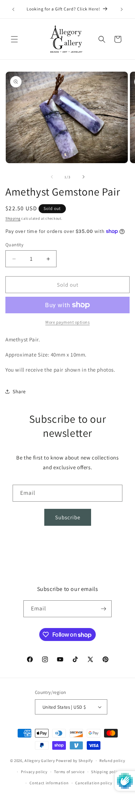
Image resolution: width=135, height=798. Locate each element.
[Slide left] (52, 177)
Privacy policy (34, 771)
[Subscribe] (103, 608)
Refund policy (112, 760)
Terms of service (69, 771)
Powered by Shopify (74, 760)
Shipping (13, 218)
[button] (14, 39)
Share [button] (19, 391)
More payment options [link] (67, 322)
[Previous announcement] (13, 9)
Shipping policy (106, 771)
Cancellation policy (93, 782)
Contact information (49, 782)
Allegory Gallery (39, 760)
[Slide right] (83, 177)
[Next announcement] (122, 9)
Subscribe (67, 517)
